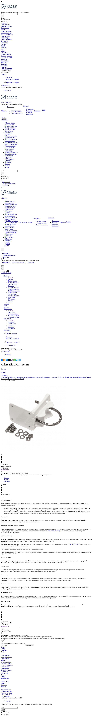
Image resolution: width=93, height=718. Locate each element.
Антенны (32, 377)
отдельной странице (54, 531)
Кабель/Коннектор (6, 670)
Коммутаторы (25, 377)
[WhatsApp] (14, 360)
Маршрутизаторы (15, 377)
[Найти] (2, 16)
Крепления (4, 671)
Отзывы (6, 478)
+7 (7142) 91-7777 (73, 544)
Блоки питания (73, 377)
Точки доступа (5, 377)
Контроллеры (82, 377)
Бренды (3, 648)
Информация (5, 678)
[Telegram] (20, 360)
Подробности (5, 469)
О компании (4, 681)
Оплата (6, 479)
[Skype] (17, 360)
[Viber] (12, 360)
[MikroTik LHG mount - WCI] (33, 450)
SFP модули (11, 379)
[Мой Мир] (7, 360)
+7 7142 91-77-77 (6, 69)
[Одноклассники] (4, 360)
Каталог (10, 279)
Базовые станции (51, 377)
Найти (3, 709)
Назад (11, 277)
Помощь (3, 686)
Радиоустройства (40, 377)
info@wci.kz (6, 85)
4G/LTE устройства (62, 377)
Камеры (17, 379)
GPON (22, 379)
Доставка (7, 481)
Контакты (4, 650)
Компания (11, 322)
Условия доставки (6, 691)
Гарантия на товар (6, 693)
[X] (9, 360)
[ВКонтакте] (2, 360)
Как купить (11, 312)
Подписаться (29, 645)
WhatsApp (7, 90)
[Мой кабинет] (1, 251)
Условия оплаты (6, 690)
